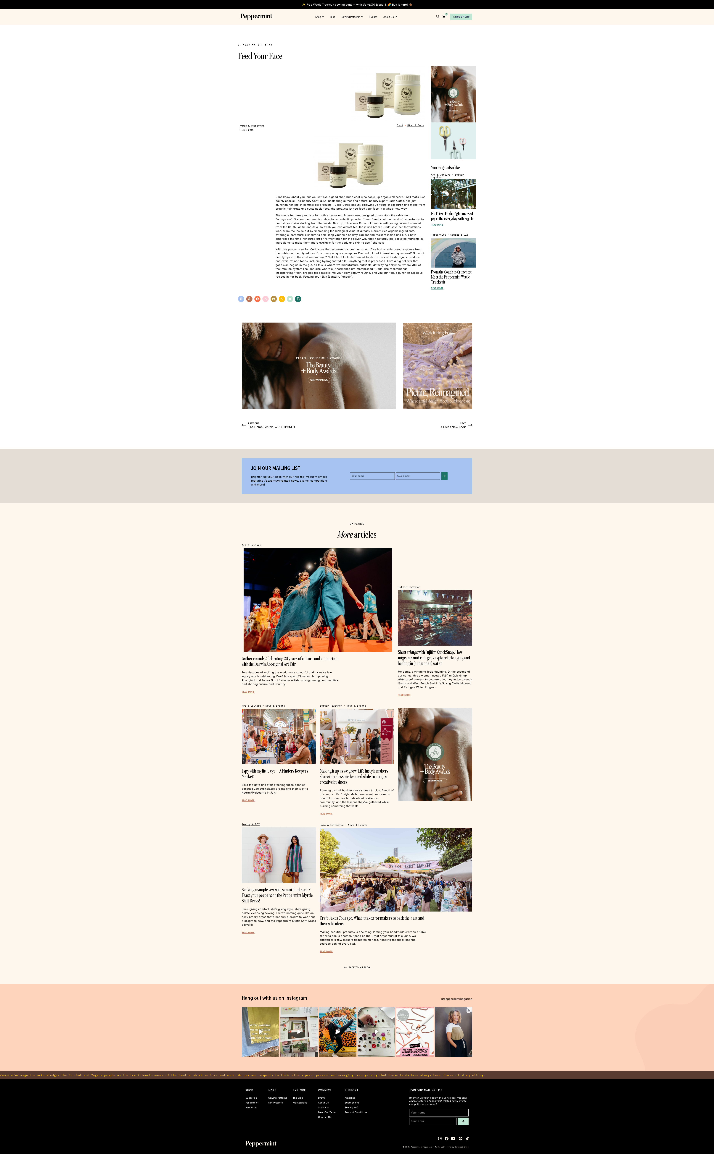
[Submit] (444, 476)
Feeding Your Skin (315, 276)
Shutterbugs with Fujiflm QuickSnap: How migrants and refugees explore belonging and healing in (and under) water (434, 657)
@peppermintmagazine (456, 999)
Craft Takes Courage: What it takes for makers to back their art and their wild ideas (372, 921)
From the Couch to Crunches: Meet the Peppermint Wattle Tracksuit (451, 277)
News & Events (275, 705)
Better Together (409, 587)
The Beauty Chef (307, 201)
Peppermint (438, 234)
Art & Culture (440, 174)
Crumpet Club (462, 1147)
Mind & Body (415, 125)
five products (291, 249)
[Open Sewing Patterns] (362, 17)
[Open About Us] (396, 17)
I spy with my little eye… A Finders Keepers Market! (275, 773)
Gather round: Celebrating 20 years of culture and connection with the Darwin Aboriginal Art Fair (290, 661)
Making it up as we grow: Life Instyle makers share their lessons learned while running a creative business (354, 776)
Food (400, 125)
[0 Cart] (443, 16)
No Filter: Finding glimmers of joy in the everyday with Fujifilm (453, 216)
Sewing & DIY (459, 234)
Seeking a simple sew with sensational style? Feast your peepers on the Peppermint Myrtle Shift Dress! (277, 895)
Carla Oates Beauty (347, 204)
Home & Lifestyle (332, 825)
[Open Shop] (323, 17)
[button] (241, 299)
